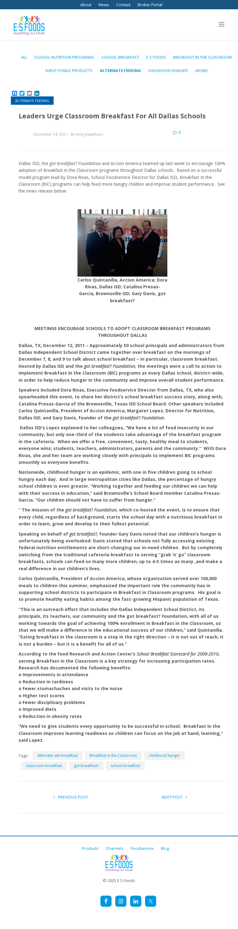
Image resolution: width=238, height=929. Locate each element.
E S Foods (156, 57)
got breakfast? (86, 765)
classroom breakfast (44, 765)
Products (90, 848)
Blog (165, 848)
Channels (115, 848)
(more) (201, 70)
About (85, 4)
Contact (123, 4)
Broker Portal (150, 4)
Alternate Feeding (120, 70)
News (104, 4)
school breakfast (125, 765)
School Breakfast (120, 57)
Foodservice (142, 848)
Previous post (73, 797)
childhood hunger (168, 70)
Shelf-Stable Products (69, 70)
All (24, 57)
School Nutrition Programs (64, 57)
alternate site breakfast (57, 755)
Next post (172, 797)
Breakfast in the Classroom (202, 57)
